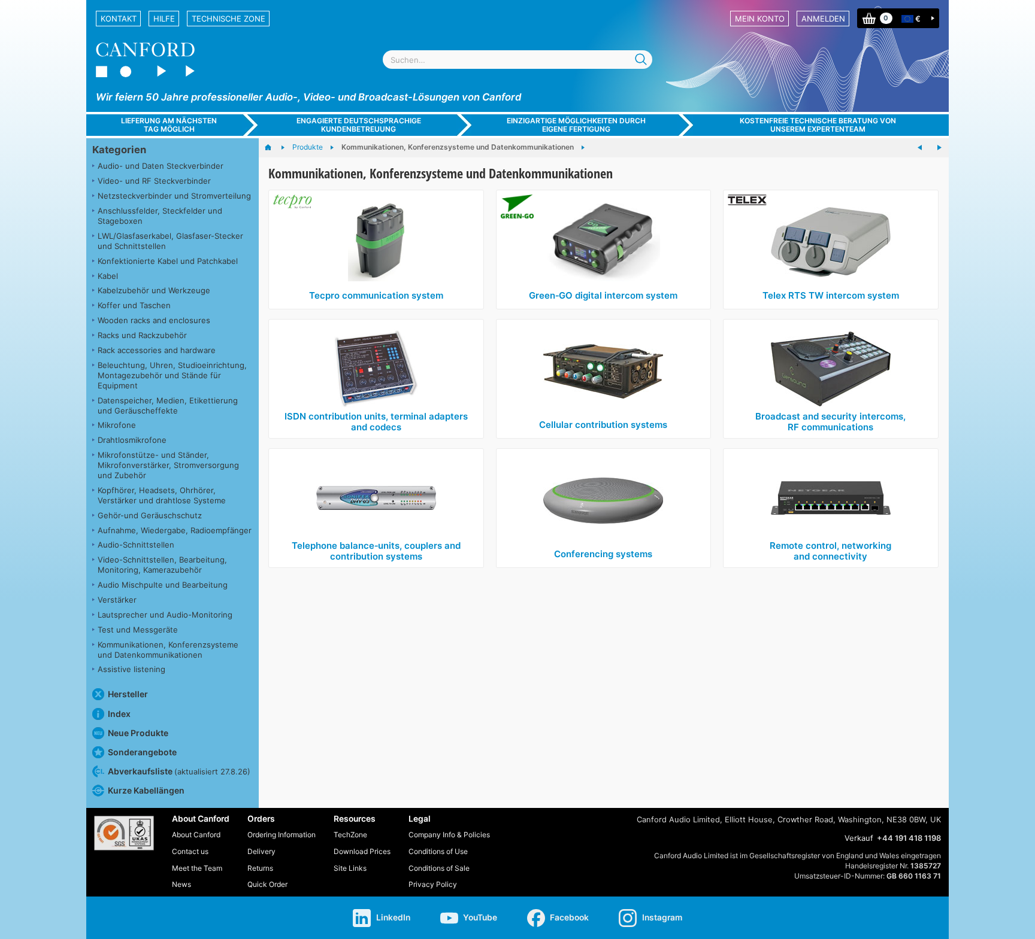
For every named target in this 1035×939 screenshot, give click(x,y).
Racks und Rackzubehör (142, 335)
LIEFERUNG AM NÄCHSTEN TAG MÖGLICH (169, 124)
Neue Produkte (138, 733)
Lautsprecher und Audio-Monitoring (165, 614)
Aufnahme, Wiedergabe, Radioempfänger (175, 530)
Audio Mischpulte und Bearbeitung (163, 584)
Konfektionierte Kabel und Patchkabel (168, 261)
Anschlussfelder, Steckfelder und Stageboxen (160, 216)
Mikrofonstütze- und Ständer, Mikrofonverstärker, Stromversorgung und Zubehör (168, 465)
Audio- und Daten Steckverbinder (160, 166)
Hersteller (128, 694)
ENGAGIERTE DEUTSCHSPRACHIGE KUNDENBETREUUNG (358, 124)
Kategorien (119, 150)
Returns (260, 868)
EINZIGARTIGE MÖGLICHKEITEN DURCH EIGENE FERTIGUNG (576, 124)
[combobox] (517, 59)
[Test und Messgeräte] (920, 147)
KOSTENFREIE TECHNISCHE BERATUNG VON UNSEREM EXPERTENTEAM (818, 124)
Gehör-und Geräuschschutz (150, 515)
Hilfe (164, 18)
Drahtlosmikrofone (132, 440)
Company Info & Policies (449, 834)
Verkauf (859, 838)
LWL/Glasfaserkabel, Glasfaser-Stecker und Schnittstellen (170, 241)
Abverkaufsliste (179, 771)
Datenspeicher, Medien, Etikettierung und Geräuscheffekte (168, 405)
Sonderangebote (142, 752)
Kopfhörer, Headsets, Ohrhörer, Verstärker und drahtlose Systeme (162, 495)
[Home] (274, 147)
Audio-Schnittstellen (136, 544)
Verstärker (117, 599)
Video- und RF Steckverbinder (154, 181)
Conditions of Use (438, 851)
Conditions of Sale (439, 868)
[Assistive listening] (939, 147)
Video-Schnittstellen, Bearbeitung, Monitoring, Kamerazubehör (162, 565)
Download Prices (362, 851)
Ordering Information (281, 834)
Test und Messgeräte (138, 629)
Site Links (350, 868)
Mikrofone (117, 425)
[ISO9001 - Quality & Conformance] (124, 833)
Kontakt (119, 18)
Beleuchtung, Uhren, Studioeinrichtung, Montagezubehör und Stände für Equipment (172, 375)
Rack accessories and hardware (157, 350)
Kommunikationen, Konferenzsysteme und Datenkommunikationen (168, 650)
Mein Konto (760, 18)
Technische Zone (228, 18)
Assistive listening (131, 669)
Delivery (261, 851)
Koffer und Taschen (134, 305)
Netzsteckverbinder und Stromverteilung (174, 195)
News (181, 884)
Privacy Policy (432, 884)
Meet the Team (197, 868)
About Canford (196, 834)
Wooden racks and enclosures (154, 320)
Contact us (190, 851)
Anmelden (823, 18)
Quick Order (267, 884)
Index (119, 714)
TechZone (350, 834)
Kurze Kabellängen (146, 790)
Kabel (108, 276)
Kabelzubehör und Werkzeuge (154, 290)
